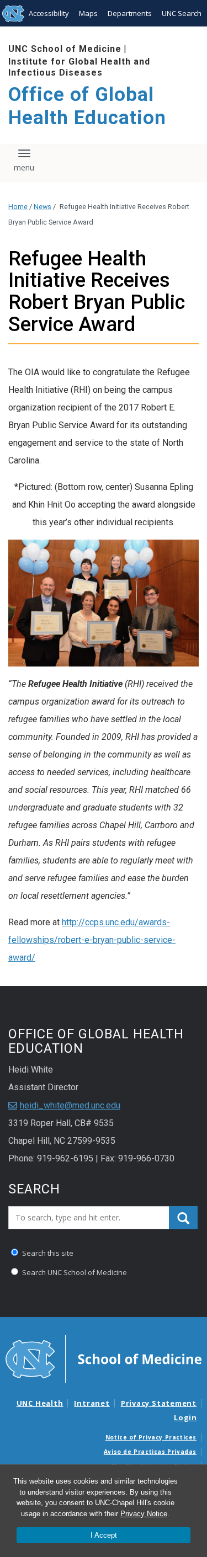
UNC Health (40, 1403)
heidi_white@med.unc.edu (70, 1105)
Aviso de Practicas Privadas (150, 1451)
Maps (88, 13)
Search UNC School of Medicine (73, 1272)
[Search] (183, 1217)
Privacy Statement (159, 1403)
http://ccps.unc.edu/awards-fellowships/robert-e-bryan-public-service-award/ (92, 940)
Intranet (91, 1403)
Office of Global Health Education (87, 106)
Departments (130, 13)
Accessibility (49, 13)
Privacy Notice (143, 1514)
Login (185, 1417)
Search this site (46, 1253)
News (42, 206)
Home (18, 206)
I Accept (104, 1535)
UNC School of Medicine (64, 49)
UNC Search (181, 13)
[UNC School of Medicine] (103, 1358)
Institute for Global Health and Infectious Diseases (79, 66)
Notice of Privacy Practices (151, 1437)
